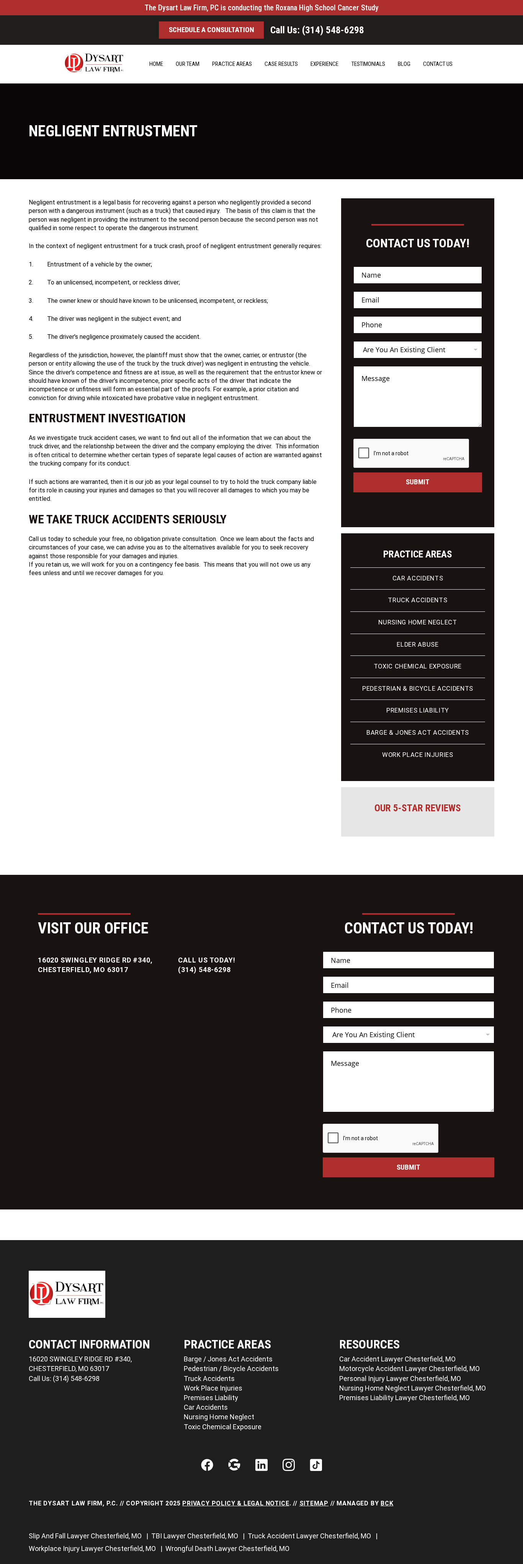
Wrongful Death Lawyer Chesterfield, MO (228, 1548)
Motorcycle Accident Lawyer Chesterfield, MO (409, 1369)
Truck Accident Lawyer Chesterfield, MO (310, 1536)
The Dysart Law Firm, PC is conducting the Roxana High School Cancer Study (262, 7)
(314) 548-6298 (204, 970)
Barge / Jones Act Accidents (228, 1359)
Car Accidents (417, 578)
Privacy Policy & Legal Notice (235, 1503)
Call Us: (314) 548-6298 (317, 30)
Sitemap (314, 1503)
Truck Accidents (417, 600)
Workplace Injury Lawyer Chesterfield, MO (93, 1548)
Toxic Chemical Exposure (418, 666)
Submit (418, 481)
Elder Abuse (417, 644)
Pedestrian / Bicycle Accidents (231, 1369)
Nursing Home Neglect (417, 622)
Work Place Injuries (417, 754)
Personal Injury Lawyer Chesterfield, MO (400, 1378)
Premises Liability (417, 710)
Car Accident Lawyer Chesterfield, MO (397, 1359)
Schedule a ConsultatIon (211, 29)
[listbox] (417, 349)
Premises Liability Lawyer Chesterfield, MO (404, 1398)
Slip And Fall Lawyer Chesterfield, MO (86, 1536)
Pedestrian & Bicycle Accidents (417, 688)
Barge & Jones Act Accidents (417, 732)
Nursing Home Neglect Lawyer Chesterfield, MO (412, 1388)
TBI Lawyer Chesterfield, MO (195, 1536)
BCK (387, 1503)
